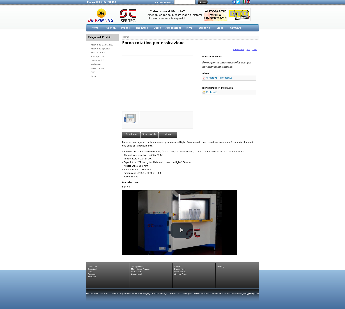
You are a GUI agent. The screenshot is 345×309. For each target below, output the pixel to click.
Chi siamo (92, 266)
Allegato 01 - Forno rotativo (219, 78)
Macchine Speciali (100, 48)
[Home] (114, 15)
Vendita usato (180, 272)
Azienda (111, 27)
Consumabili (97, 60)
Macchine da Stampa (140, 269)
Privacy (220, 266)
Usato (157, 27)
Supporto (204, 27)
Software (235, 27)
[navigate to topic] (130, 115)
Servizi (177, 266)
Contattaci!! (211, 92)
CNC (93, 72)
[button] (182, 230)
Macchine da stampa (102, 45)
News (188, 27)
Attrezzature (97, 68)
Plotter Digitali (98, 52)
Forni (254, 50)
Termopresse (97, 56)
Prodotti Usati (180, 269)
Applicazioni (173, 27)
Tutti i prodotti (137, 266)
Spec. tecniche (149, 134)
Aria (248, 50)
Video (220, 27)
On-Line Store (180, 274)
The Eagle (142, 27)
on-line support (163, 2)
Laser (94, 76)
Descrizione (131, 134)
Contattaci (92, 269)
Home (94, 27)
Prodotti (126, 27)
